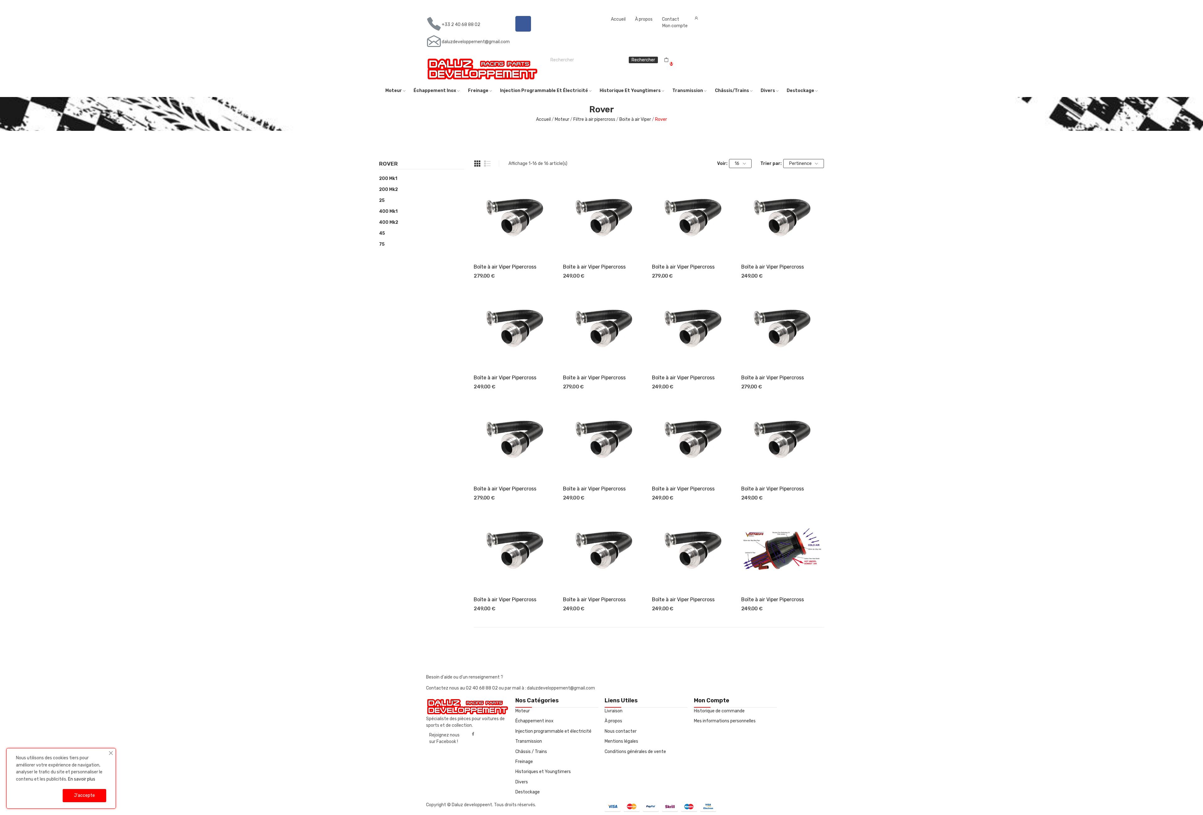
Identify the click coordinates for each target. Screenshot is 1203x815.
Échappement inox (534, 721)
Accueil (618, 19)
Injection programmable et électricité (553, 731)
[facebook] (473, 734)
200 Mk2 (388, 189)
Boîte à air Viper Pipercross (505, 267)
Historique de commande (719, 711)
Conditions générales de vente (635, 751)
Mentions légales (621, 741)
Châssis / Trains (531, 751)
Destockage (527, 792)
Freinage (524, 761)
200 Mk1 (388, 178)
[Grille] (477, 163)
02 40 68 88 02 (482, 688)
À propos (644, 19)
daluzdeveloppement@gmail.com (476, 41)
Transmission (528, 741)
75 (382, 244)
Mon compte (675, 25)
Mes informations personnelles (725, 721)
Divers (521, 782)
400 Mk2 (388, 222)
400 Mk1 (388, 211)
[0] (666, 60)
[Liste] (487, 163)
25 (382, 200)
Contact (670, 19)
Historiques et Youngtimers (543, 771)
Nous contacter (621, 731)
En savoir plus (81, 779)
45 (382, 233)
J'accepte (84, 795)
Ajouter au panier (515, 247)
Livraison (613, 711)
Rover (388, 164)
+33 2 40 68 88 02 (461, 24)
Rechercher (643, 60)
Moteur (522, 711)
